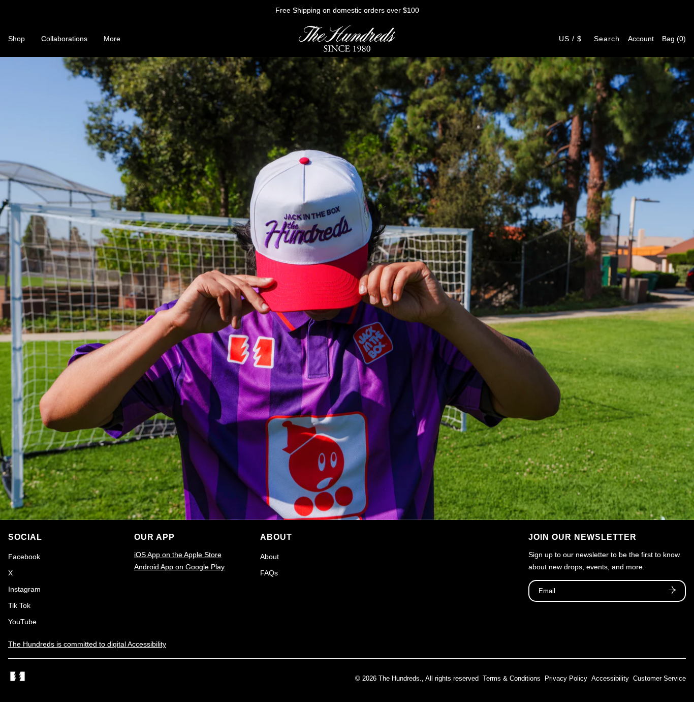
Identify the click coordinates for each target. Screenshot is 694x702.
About (269, 557)
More (112, 39)
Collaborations (64, 39)
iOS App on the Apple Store (178, 555)
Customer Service (659, 678)
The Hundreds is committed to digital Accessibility (87, 644)
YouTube (22, 622)
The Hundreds (399, 678)
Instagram (24, 589)
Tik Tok (19, 605)
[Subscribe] (672, 591)
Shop (16, 39)
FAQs (269, 573)
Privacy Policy (566, 678)
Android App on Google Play (179, 567)
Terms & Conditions (512, 678)
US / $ (570, 39)
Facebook (24, 557)
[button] (674, 39)
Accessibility (610, 678)
